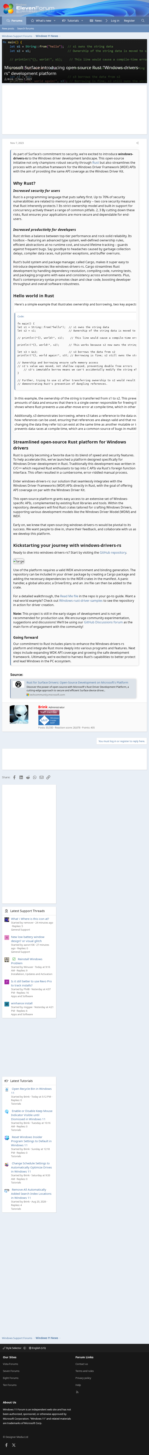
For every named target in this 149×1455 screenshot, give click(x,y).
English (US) (38, 1348)
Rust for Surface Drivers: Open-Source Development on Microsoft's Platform (77, 682)
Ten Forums (9, 1385)
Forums (16, 20)
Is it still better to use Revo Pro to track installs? (31, 983)
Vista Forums (10, 1364)
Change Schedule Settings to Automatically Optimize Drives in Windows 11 (31, 1167)
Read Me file (69, 596)
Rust (95, 162)
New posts (8, 28)
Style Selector (13, 1348)
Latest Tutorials (21, 1081)
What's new (43, 20)
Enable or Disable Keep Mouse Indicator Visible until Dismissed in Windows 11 (31, 1115)
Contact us (81, 1364)
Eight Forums (10, 1378)
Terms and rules (84, 1371)
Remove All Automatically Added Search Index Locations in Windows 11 (31, 1194)
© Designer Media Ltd (15, 1437)
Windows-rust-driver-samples (81, 600)
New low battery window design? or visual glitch (27, 939)
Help (78, 1385)
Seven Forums (11, 1371)
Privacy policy (83, 1378)
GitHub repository (113, 552)
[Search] (143, 21)
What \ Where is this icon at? (30, 919)
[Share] (137, 143)
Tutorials (73, 20)
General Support (20, 929)
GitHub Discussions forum (103, 622)
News (98, 20)
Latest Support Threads (27, 911)
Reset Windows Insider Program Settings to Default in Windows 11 (31, 1141)
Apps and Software (22, 996)
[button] (55, 21)
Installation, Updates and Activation (31, 974)
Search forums (25, 28)
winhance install (22, 1003)
